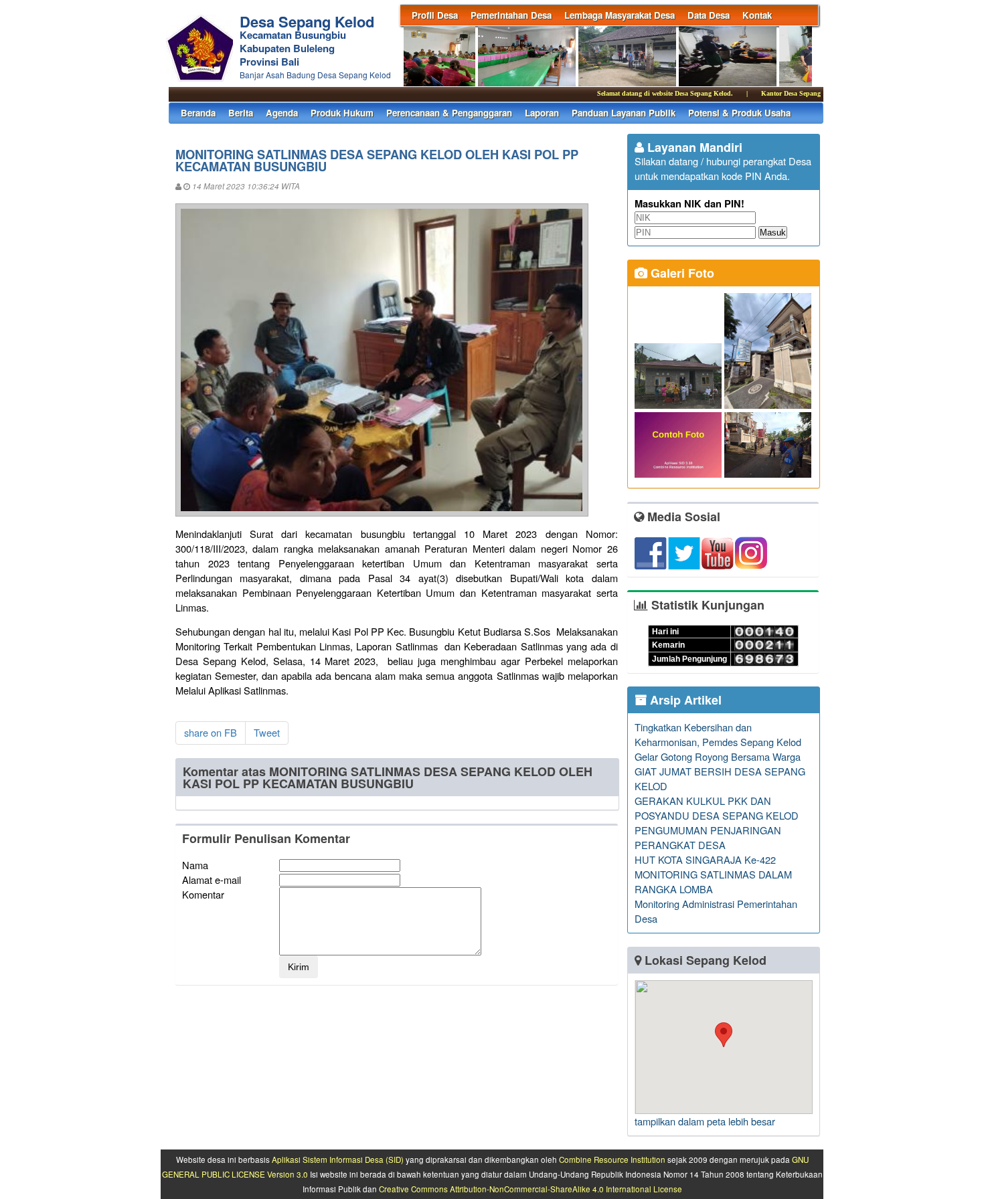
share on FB (210, 732)
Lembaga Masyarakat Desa (619, 15)
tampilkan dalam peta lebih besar (705, 1121)
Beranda (198, 112)
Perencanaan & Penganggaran (449, 112)
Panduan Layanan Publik (623, 112)
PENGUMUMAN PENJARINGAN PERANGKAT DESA (708, 837)
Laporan (542, 112)
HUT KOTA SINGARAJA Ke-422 (705, 859)
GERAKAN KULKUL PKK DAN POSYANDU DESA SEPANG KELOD (717, 808)
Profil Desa (435, 15)
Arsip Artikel (684, 700)
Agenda (282, 112)
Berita (240, 112)
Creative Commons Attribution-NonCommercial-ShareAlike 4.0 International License (530, 1189)
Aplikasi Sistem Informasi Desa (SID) (338, 1159)
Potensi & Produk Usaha (739, 112)
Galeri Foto (680, 273)
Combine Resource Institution (612, 1159)
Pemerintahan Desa (511, 15)
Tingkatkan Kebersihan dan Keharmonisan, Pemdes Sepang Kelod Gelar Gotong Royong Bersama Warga (718, 741)
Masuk (773, 232)
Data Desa (708, 15)
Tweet (267, 732)
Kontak (757, 15)
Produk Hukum (342, 112)
